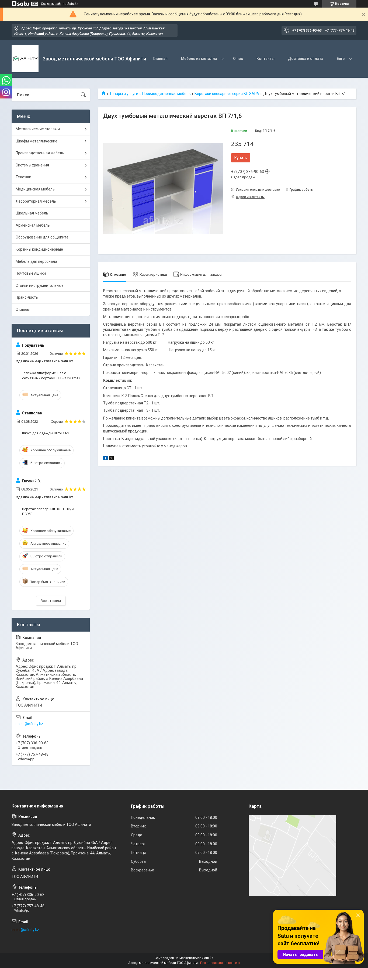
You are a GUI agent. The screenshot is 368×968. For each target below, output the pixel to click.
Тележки (23, 177)
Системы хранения (32, 165)
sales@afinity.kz (29, 724)
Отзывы (23, 309)
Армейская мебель (33, 225)
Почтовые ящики (31, 273)
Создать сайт (51, 4)
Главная (160, 58)
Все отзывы (51, 601)
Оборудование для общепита (42, 237)
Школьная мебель (32, 213)
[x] (111, 459)
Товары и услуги (123, 93)
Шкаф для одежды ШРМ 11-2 (45, 433)
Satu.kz (207, 958)
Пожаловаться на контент (220, 963)
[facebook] (105, 459)
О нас (238, 58)
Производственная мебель (166, 93)
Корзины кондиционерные (39, 249)
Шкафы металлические (36, 141)
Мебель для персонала (36, 261)
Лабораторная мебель (36, 201)
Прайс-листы (27, 297)
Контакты (265, 58)
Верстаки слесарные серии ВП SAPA (227, 93)
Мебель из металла (199, 58)
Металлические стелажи (38, 129)
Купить (240, 158)
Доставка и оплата (305, 58)
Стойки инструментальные (40, 285)
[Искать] (83, 94)
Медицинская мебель (35, 189)
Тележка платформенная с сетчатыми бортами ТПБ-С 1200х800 (51, 375)
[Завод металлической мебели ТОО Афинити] (25, 58)
